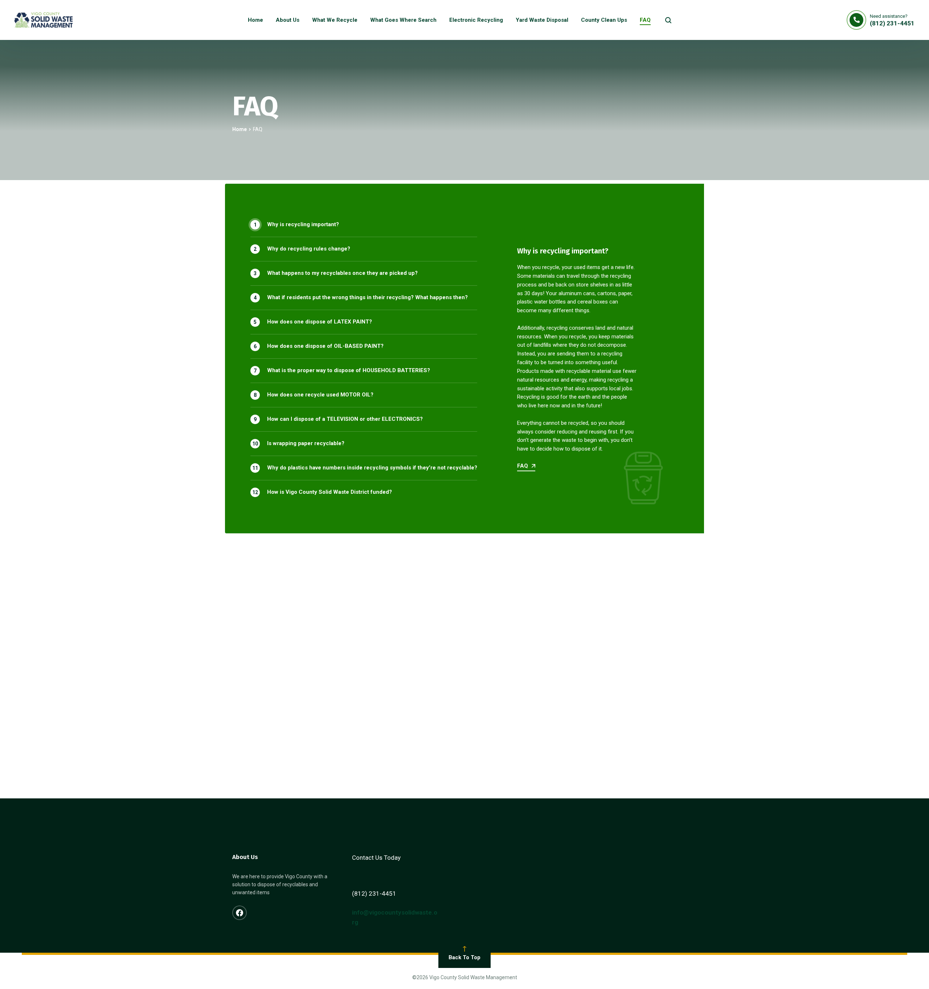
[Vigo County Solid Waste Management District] (44, 20)
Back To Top (464, 957)
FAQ (522, 466)
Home (239, 129)
